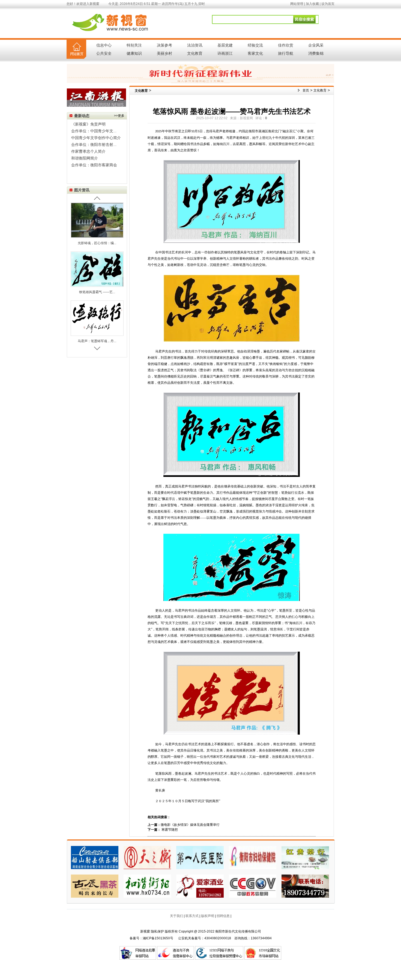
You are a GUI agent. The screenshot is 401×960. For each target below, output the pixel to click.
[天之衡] (147, 857)
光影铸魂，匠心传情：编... (97, 243)
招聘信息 (223, 916)
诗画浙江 (225, 53)
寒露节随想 (169, 830)
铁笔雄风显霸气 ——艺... (97, 292)
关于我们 (176, 916)
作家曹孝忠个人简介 (88, 151)
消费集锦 (316, 53)
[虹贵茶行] (305, 857)
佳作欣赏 (285, 45)
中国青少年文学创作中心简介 (96, 138)
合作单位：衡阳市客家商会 (94, 165)
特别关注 (134, 45)
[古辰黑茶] (94, 886)
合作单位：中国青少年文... (93, 131)
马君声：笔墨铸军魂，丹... (97, 341)
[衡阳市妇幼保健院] (252, 857)
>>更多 (119, 116)
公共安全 (104, 53)
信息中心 (104, 45)
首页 (306, 90)
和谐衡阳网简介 (84, 158)
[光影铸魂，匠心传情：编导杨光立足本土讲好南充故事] (97, 220)
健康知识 (134, 53)
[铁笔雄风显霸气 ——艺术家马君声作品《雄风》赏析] (97, 269)
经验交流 (255, 45)
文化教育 (194, 53)
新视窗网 (246, 118)
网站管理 (296, 4)
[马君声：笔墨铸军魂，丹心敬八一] (97, 318)
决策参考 (164, 45)
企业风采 (316, 45)
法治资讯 (194, 45)
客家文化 (255, 53)
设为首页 (327, 4)
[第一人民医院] (200, 857)
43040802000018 (217, 938)
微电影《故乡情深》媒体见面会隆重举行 (190, 825)
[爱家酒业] (200, 886)
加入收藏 (312, 4)
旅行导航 (285, 53)
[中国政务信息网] (252, 886)
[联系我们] (305, 886)
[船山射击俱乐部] (94, 857)
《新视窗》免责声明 (88, 124)
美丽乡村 (164, 53)
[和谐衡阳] (147, 886)
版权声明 (207, 916)
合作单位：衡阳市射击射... (93, 144)
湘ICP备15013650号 (158, 938)
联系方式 (192, 916)
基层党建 (225, 45)
